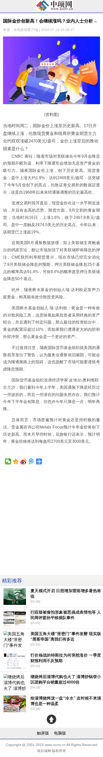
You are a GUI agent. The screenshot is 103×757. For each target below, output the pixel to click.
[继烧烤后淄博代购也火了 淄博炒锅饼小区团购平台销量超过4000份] (15, 682)
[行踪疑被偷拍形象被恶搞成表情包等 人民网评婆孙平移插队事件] (15, 618)
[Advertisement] (51, 523)
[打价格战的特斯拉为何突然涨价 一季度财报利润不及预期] (15, 661)
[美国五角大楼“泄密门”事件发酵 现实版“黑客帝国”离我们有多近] (15, 639)
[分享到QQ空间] (16, 461)
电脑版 (60, 733)
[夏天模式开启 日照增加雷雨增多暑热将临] (15, 596)
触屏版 (43, 733)
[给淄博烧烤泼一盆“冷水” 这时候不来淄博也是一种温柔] (15, 704)
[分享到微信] (8, 461)
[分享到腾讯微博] (31, 461)
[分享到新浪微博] (23, 461)
